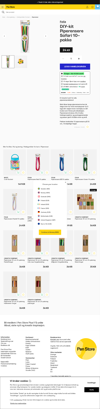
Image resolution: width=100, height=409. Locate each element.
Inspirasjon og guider (8, 351)
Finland (53, 359)
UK (51, 369)
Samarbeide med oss (8, 353)
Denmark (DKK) (46, 196)
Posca (28, 366)
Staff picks (30, 354)
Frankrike (53, 361)
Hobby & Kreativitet (33, 341)
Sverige (53, 354)
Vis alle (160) (30, 370)
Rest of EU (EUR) (46, 224)
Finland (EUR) (45, 200)
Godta (91, 390)
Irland (52, 363)
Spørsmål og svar (7, 341)
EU (51, 372)
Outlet (28, 350)
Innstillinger (92, 383)
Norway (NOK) (45, 193)
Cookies (4, 366)
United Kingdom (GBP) (48, 220)
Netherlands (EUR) (47, 216)
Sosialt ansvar (6, 358)
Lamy (27, 362)
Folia (63, 21)
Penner (28, 343)
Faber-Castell (31, 364)
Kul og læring (11, 17)
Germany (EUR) (46, 212)
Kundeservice (6, 339)
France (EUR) (45, 208)
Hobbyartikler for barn (23, 17)
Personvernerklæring (8, 364)
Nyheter (29, 352)
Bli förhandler (6, 356)
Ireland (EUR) (45, 204)
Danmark (53, 357)
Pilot (27, 360)
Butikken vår (5, 345)
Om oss (3, 343)
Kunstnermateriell (32, 339)
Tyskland (53, 367)
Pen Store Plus (6, 349)
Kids (3, 17)
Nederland (54, 365)
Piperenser (35, 17)
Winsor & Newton (32, 368)
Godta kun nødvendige (18, 403)
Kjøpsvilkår (5, 362)
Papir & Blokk (30, 345)
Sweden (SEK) (45, 189)
